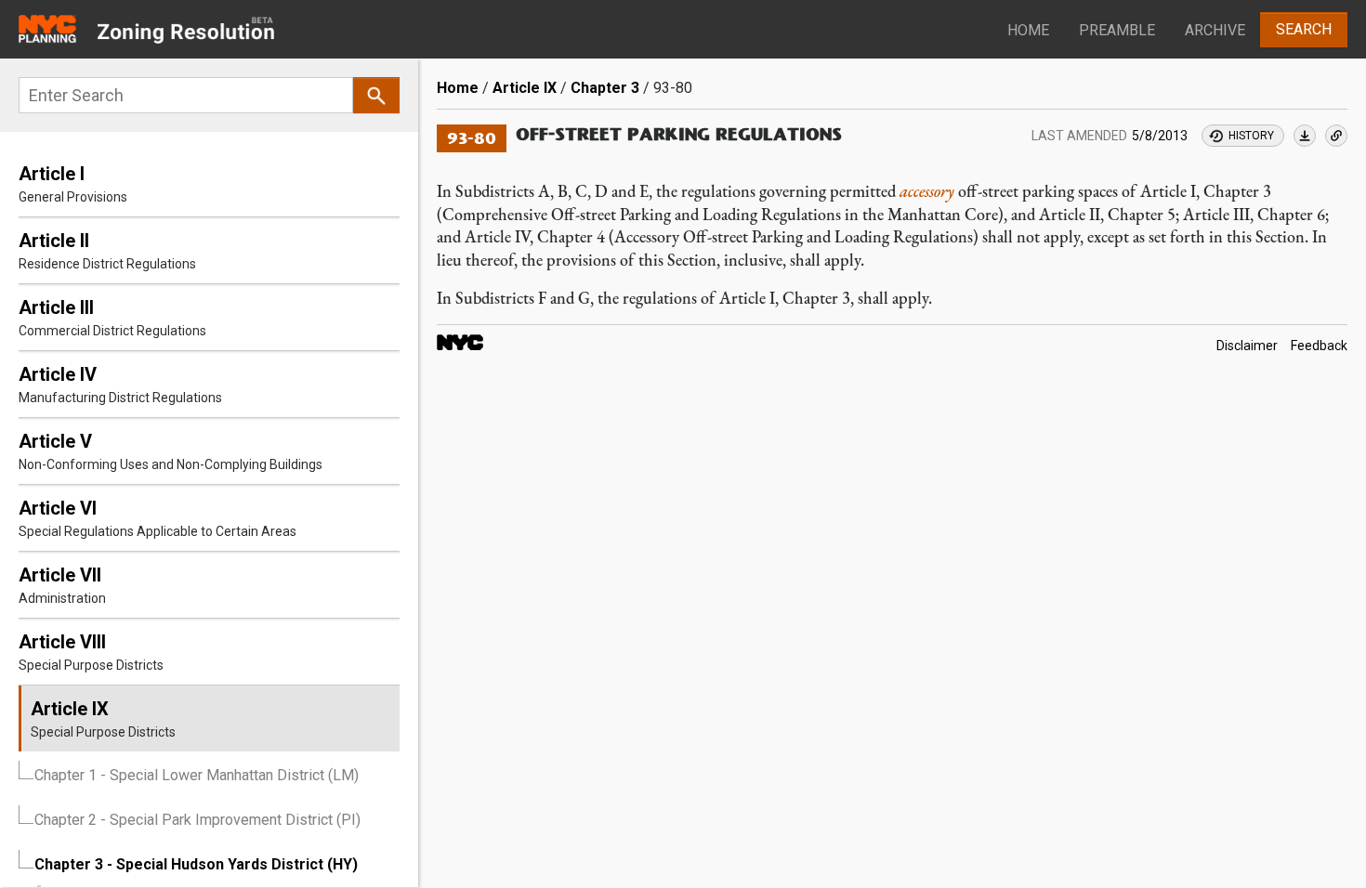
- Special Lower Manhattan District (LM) (196, 775)
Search (1304, 29)
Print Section (1305, 135)
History (1251, 135)
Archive (1215, 30)
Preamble (1117, 30)
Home (1028, 30)
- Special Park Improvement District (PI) (197, 820)
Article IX (525, 88)
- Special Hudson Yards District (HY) (196, 864)
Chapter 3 (605, 88)
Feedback (1319, 345)
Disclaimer (1247, 345)
